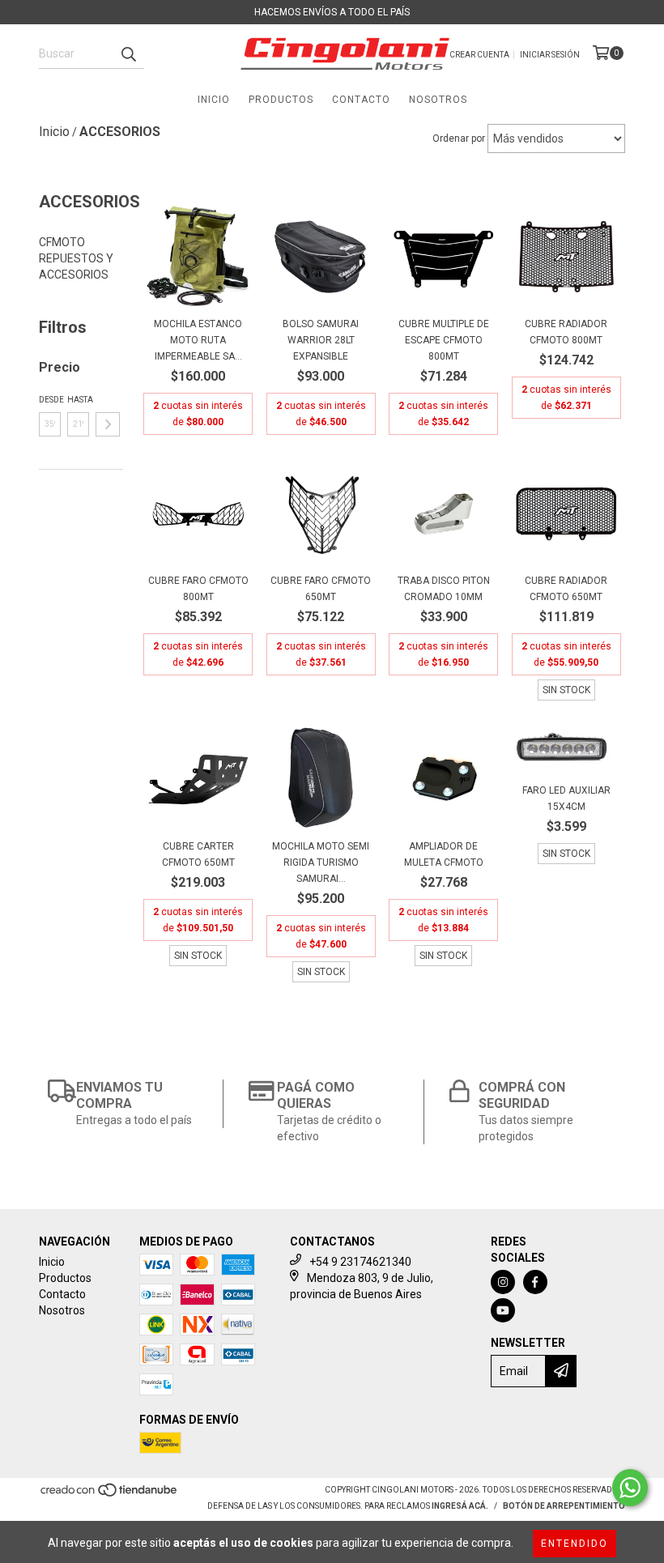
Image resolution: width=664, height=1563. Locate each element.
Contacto (361, 99)
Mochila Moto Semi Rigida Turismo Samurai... (320, 862)
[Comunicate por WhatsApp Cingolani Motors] (630, 1487)
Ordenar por (458, 138)
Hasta (78, 399)
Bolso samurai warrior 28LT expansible (321, 340)
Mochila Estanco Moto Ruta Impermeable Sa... (198, 340)
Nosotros (438, 99)
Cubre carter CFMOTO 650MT (198, 854)
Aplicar (108, 424)
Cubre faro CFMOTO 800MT (198, 589)
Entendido (574, 1543)
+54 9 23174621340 (360, 1261)
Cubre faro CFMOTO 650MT (320, 589)
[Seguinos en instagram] (503, 1282)
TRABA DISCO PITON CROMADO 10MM (444, 589)
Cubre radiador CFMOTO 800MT (566, 332)
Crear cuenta (479, 54)
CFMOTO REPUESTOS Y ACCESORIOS (76, 258)
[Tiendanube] (110, 1495)
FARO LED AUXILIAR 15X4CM (566, 798)
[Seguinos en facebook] (535, 1282)
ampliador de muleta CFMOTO (443, 854)
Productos (281, 99)
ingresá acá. (460, 1505)
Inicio (214, 99)
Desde (50, 399)
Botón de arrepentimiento (564, 1505)
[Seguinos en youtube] (503, 1310)
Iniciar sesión (550, 54)
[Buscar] (128, 54)
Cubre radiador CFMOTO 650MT (566, 589)
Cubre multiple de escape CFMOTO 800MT (443, 340)
